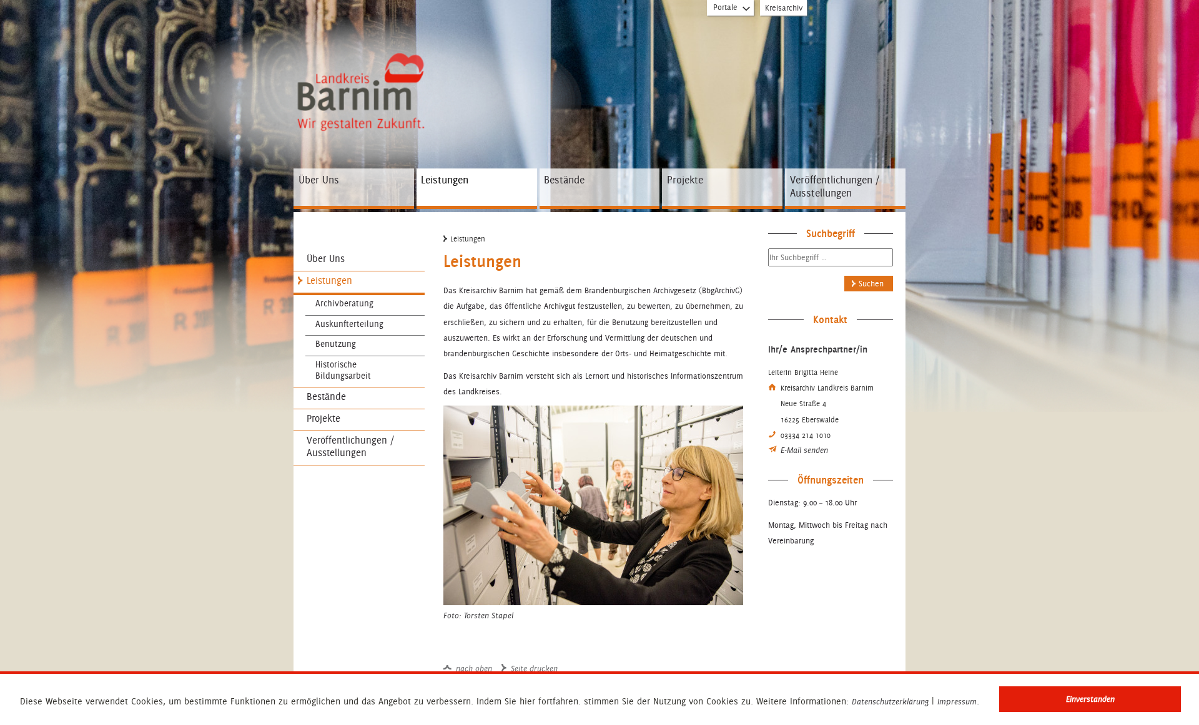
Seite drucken (534, 669)
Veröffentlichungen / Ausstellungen (834, 186)
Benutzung (335, 344)
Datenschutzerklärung (890, 702)
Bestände (564, 179)
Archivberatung (344, 303)
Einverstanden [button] (1090, 699)
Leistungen (444, 179)
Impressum (957, 702)
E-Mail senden (804, 450)
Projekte (685, 179)
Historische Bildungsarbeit (343, 370)
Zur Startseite (360, 64)
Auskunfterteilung (349, 324)
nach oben (474, 669)
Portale (725, 7)
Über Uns (319, 179)
